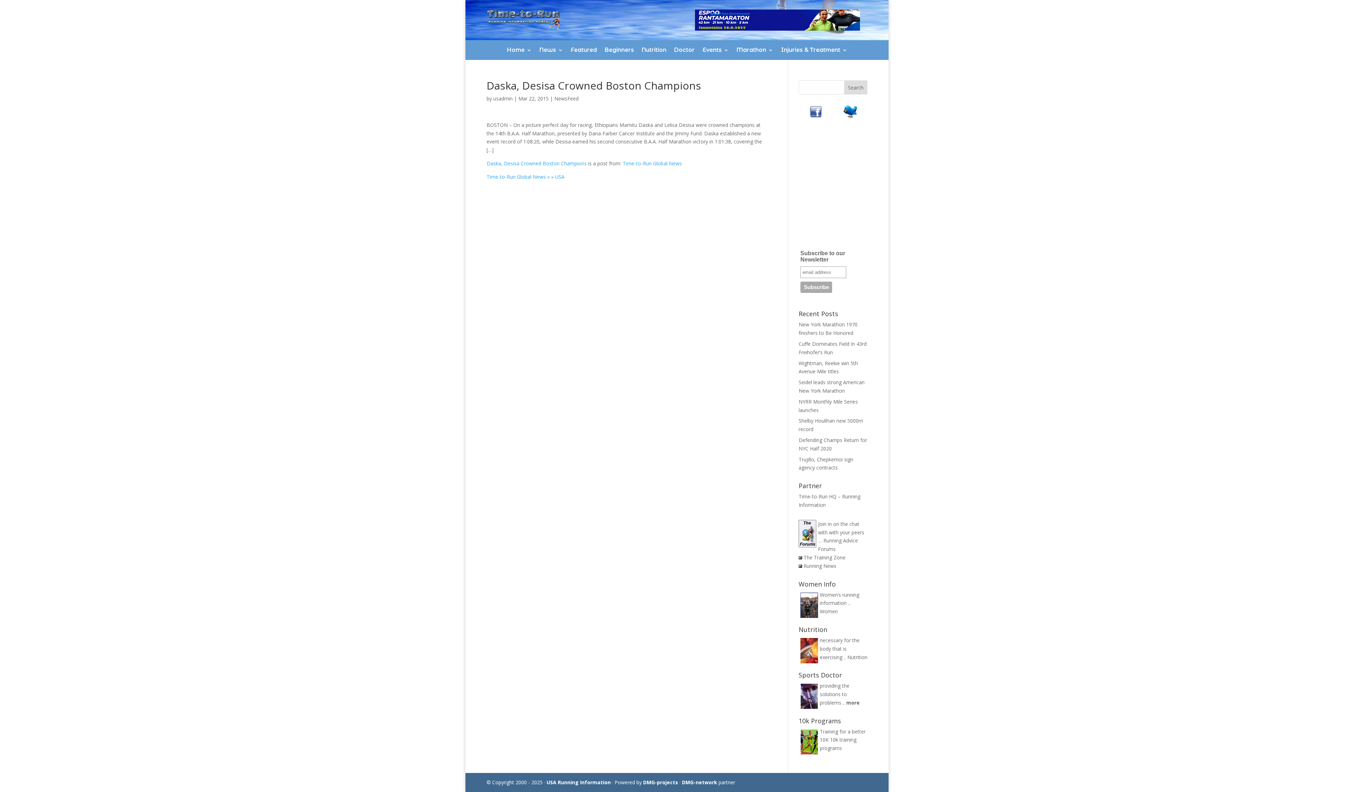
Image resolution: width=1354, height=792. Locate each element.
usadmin (503, 98)
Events (712, 50)
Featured (584, 50)
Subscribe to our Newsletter (822, 256)
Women (829, 611)
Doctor (684, 50)
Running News (820, 566)
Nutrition (654, 50)
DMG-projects (660, 782)
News (547, 50)
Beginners (619, 50)
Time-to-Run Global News (652, 163)
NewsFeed (566, 98)
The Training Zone (825, 557)
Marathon (751, 50)
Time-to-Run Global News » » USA (526, 176)
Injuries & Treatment (810, 50)
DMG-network (699, 782)
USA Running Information (579, 782)
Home (516, 50)
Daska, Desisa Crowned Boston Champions (537, 163)
